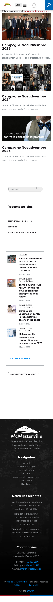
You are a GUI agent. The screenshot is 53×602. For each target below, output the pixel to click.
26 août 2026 (24, 300)
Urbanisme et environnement (22, 232)
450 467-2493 (32, 565)
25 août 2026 (24, 324)
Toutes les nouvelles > (18, 358)
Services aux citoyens (26, 466)
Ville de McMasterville (16, 582)
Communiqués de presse (19, 221)
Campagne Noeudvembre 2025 (24, 47)
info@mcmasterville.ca (30, 569)
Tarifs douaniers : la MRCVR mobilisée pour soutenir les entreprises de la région (30, 290)
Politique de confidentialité (26, 585)
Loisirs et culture (26, 470)
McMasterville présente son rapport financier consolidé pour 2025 (30, 339)
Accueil (26, 463)
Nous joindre (26, 480)
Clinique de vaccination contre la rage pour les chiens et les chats (30, 315)
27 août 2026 (24, 274)
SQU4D (30, 591)
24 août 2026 (24, 347)
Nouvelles (12, 227)
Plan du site (26, 484)
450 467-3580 (32, 562)
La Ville (26, 473)
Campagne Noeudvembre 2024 (24, 98)
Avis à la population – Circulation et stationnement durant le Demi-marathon (30, 264)
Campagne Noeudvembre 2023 (24, 149)
